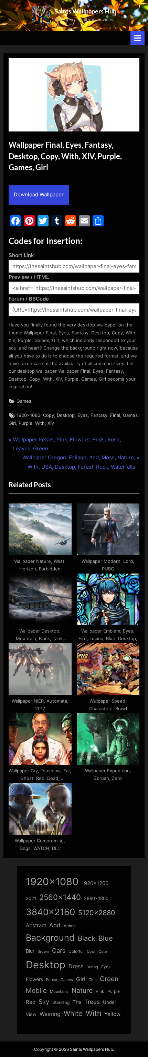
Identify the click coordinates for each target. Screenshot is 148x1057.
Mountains (59, 991)
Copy (48, 415)
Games (24, 401)
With (40, 423)
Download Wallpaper (39, 194)
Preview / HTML (29, 277)
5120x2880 (96, 913)
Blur (30, 951)
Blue (105, 938)
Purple (25, 423)
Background (50, 937)
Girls (92, 979)
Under (109, 1002)
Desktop (66, 415)
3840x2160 (50, 912)
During (92, 967)
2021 (31, 898)
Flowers (34, 979)
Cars (58, 950)
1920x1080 (28, 415)
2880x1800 (96, 898)
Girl (12, 423)
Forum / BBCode (29, 298)
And (55, 925)
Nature (82, 991)
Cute (102, 951)
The (77, 1002)
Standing (61, 1002)
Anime (70, 925)
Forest (51, 979)
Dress (75, 966)
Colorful (76, 951)
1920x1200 (95, 883)
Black (86, 938)
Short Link (21, 255)
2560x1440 (60, 897)
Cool (91, 951)
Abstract (36, 925)
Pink (100, 991)
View (31, 1014)
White (73, 1013)
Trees (92, 1001)
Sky (44, 1001)
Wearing (50, 1013)
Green (109, 979)
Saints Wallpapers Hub (85, 11)
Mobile (36, 990)
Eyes (82, 415)
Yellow (112, 1014)
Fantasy (99, 415)
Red (30, 1002)
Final (115, 415)
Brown (43, 951)
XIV (50, 423)
